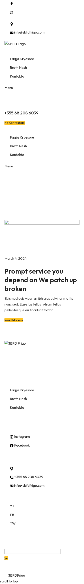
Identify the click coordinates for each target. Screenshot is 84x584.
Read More (12, 320)
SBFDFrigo (16, 575)
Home (9, 212)
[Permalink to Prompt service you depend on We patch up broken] (42, 237)
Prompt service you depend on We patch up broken (40, 280)
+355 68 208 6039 (21, 113)
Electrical (21, 212)
